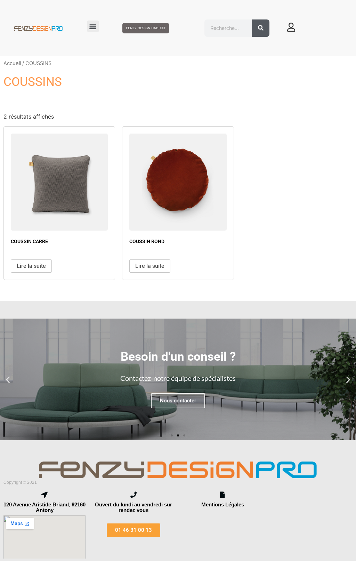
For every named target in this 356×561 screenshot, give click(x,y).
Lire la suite (31, 266)
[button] (93, 26)
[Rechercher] (260, 28)
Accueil (12, 63)
